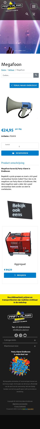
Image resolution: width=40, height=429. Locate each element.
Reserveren (22, 153)
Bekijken (21, 275)
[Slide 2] (23, 50)
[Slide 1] (20, 50)
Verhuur (11, 70)
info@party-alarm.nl (21, 330)
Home (3, 70)
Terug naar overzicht (25, 85)
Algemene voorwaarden (20, 404)
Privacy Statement (20, 406)
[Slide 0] (16, 50)
